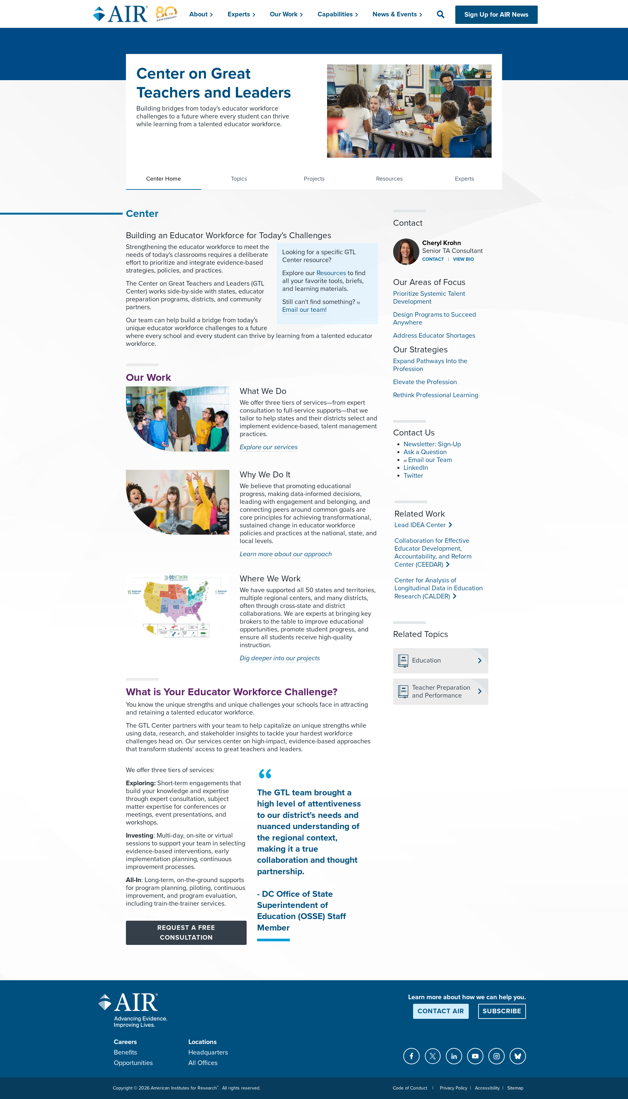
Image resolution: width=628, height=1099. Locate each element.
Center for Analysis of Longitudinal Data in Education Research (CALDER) (438, 588)
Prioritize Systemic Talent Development (429, 298)
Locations (202, 1042)
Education (426, 661)
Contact (433, 259)
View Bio (463, 259)
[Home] (135, 14)
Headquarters (208, 1052)
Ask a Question (425, 452)
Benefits (125, 1052)
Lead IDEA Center (419, 525)
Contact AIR (441, 1011)
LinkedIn (416, 468)
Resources (389, 178)
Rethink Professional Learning (435, 395)
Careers (125, 1042)
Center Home (163, 178)
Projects (314, 178)
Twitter (413, 476)
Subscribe (502, 1011)
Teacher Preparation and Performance (441, 692)
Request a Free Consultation (186, 933)
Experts (464, 178)
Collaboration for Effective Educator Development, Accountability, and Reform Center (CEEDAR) (433, 553)
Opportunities (133, 1063)
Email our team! (304, 310)
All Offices (203, 1063)
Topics (239, 178)
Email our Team (430, 460)
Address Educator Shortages (434, 336)
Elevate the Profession (425, 382)
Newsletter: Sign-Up (432, 444)
